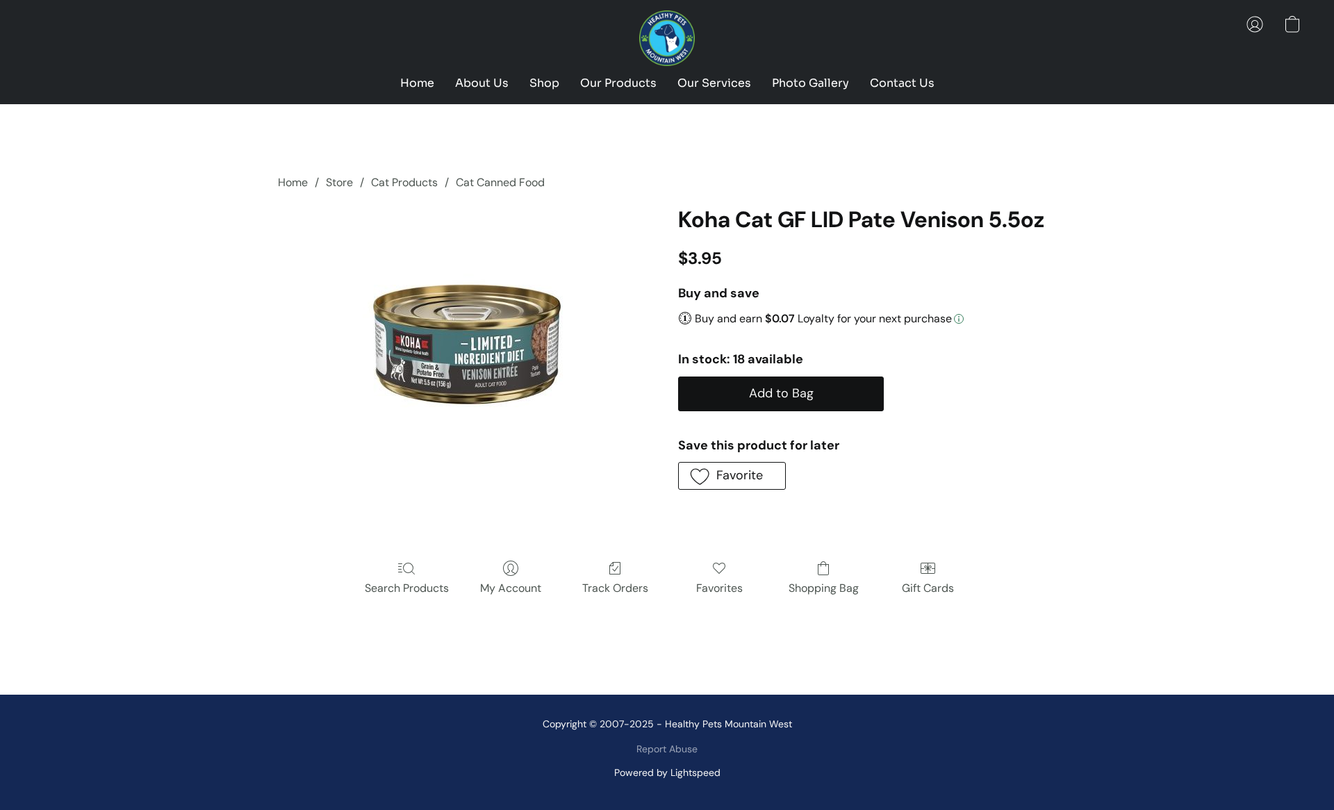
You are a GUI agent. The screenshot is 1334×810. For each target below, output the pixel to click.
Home (417, 83)
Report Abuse (667, 749)
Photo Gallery (810, 83)
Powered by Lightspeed (667, 772)
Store (339, 182)
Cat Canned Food (500, 182)
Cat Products (404, 182)
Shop (544, 83)
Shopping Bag (824, 588)
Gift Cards (928, 588)
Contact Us (902, 83)
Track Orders (615, 588)
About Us (482, 83)
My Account (510, 588)
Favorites (719, 588)
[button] (667, 38)
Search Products (407, 588)
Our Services (714, 83)
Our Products (618, 83)
